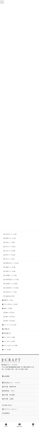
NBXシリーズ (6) (10, 267)
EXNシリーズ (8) (10, 271)
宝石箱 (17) (7, 333)
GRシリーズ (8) (10, 242)
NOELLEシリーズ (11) (12, 263)
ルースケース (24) (9, 341)
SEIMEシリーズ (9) (11, 275)
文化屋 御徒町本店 (10, 387)
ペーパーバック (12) (10, 325)
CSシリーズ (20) (10, 251)
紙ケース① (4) (9, 312)
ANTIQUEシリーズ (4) (12, 279)
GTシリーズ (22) (10, 247)
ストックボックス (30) (11, 345)
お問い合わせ (8, 405)
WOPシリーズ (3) (10, 238)
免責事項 (6, 413)
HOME (6, 426)
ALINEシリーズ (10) (11, 284)
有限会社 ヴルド (9, 391)
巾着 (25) (7, 329)
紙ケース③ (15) (10, 321)
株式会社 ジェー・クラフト (12, 383)
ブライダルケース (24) (10, 304)
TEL (33, 426)
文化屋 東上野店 (9, 395)
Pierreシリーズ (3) (11, 292)
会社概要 (6, 376)
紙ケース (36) (8, 308)
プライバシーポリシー (10, 409)
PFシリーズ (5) (9, 259)
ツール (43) (7, 350)
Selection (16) (9, 296)
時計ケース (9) (8, 300)
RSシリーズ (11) (10, 255)
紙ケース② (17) (10, 317)
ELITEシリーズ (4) (10, 234)
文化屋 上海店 (8, 399)
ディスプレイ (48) (9, 337)
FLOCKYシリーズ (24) (11, 288)
